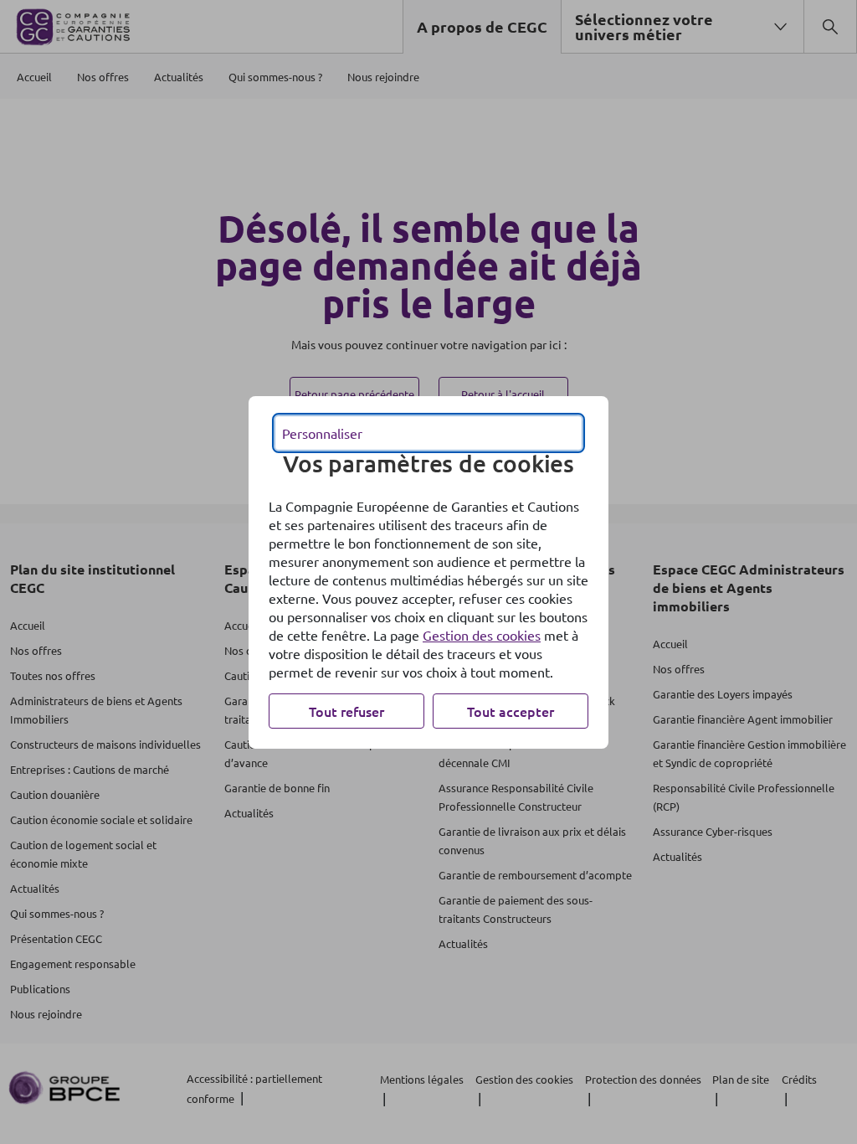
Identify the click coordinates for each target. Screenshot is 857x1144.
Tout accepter (510, 711)
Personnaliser (322, 433)
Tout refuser (346, 711)
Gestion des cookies (482, 634)
